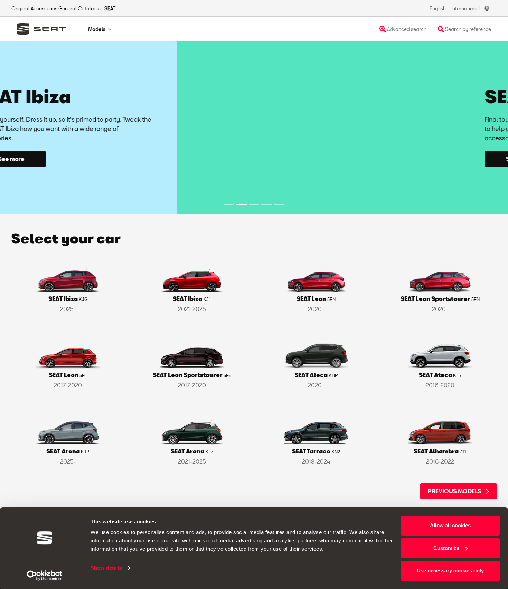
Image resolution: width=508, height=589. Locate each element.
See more (337, 159)
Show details (106, 568)
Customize (446, 548)
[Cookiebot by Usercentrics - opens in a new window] (45, 575)
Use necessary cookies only (450, 570)
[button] (38, 127)
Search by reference (467, 29)
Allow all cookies (450, 525)
